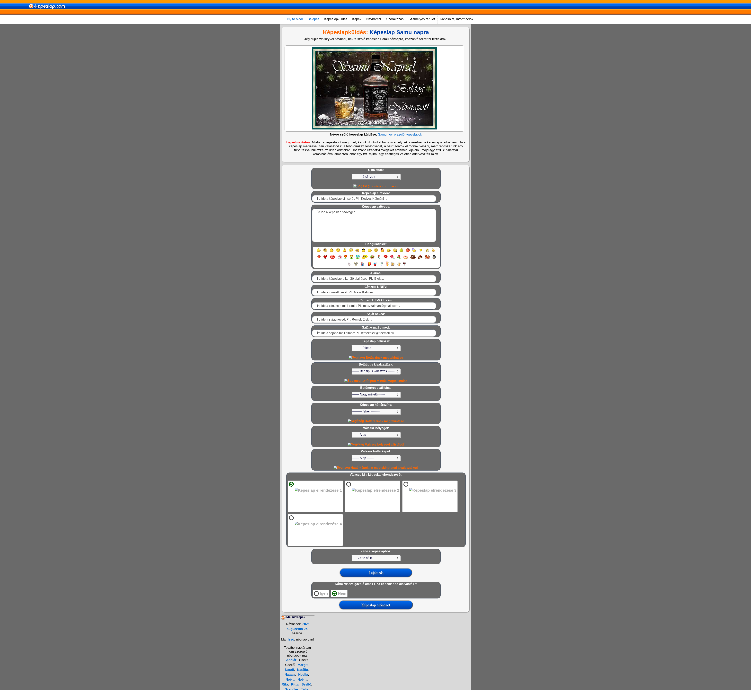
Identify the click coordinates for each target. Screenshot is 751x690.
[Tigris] (427, 258)
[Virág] (345, 258)
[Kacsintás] (338, 252)
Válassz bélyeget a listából (384, 444)
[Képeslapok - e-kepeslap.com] (46, 13)
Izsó (290, 639)
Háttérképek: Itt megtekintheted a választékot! (384, 467)
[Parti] (414, 252)
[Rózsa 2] (392, 258)
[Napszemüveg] (363, 252)
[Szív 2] (325, 258)
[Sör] (393, 266)
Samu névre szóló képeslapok (400, 134)
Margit (302, 665)
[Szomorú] (331, 252)
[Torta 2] (413, 258)
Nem (342, 593)
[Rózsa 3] (399, 258)
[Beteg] (401, 252)
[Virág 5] (372, 258)
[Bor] (404, 266)
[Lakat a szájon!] (395, 252)
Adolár (291, 660)
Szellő (306, 684)
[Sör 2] (399, 266)
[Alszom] (369, 252)
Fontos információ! (384, 186)
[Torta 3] (420, 258)
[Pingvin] (434, 258)
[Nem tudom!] (388, 252)
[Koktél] (381, 266)
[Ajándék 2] (369, 266)
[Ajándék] (362, 266)
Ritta (294, 684)
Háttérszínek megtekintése (384, 421)
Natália (302, 670)
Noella (302, 675)
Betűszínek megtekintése (384, 357)
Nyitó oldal (295, 19)
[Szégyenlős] (382, 252)
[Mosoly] (319, 252)
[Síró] (357, 252)
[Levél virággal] (339, 258)
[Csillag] (427, 252)
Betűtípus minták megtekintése (384, 381)
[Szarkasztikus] (376, 252)
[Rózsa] (385, 258)
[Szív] (319, 258)
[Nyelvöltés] (344, 252)
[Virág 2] (351, 258)
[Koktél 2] (387, 266)
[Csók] (332, 258)
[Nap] (421, 252)
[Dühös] (408, 252)
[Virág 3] (358, 258)
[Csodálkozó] (351, 252)
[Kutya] (356, 266)
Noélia (301, 679)
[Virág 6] (379, 258)
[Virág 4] (364, 258)
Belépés (313, 19)
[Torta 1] (405, 258)
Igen (324, 593)
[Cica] (349, 266)
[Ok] (434, 252)
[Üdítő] (375, 266)
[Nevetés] (325, 252)
